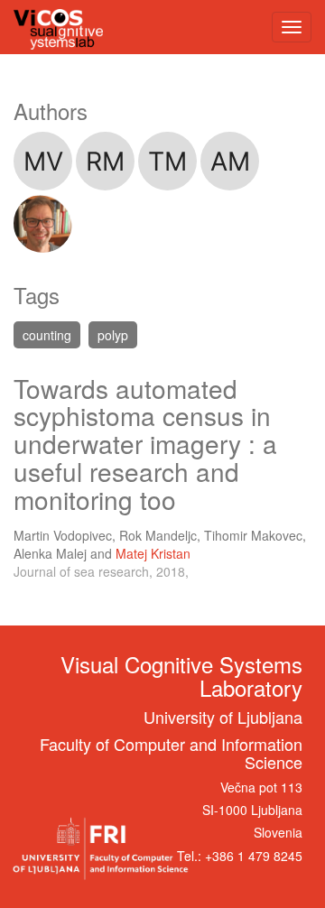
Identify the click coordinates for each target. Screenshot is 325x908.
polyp (113, 335)
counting (47, 335)
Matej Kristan (153, 553)
